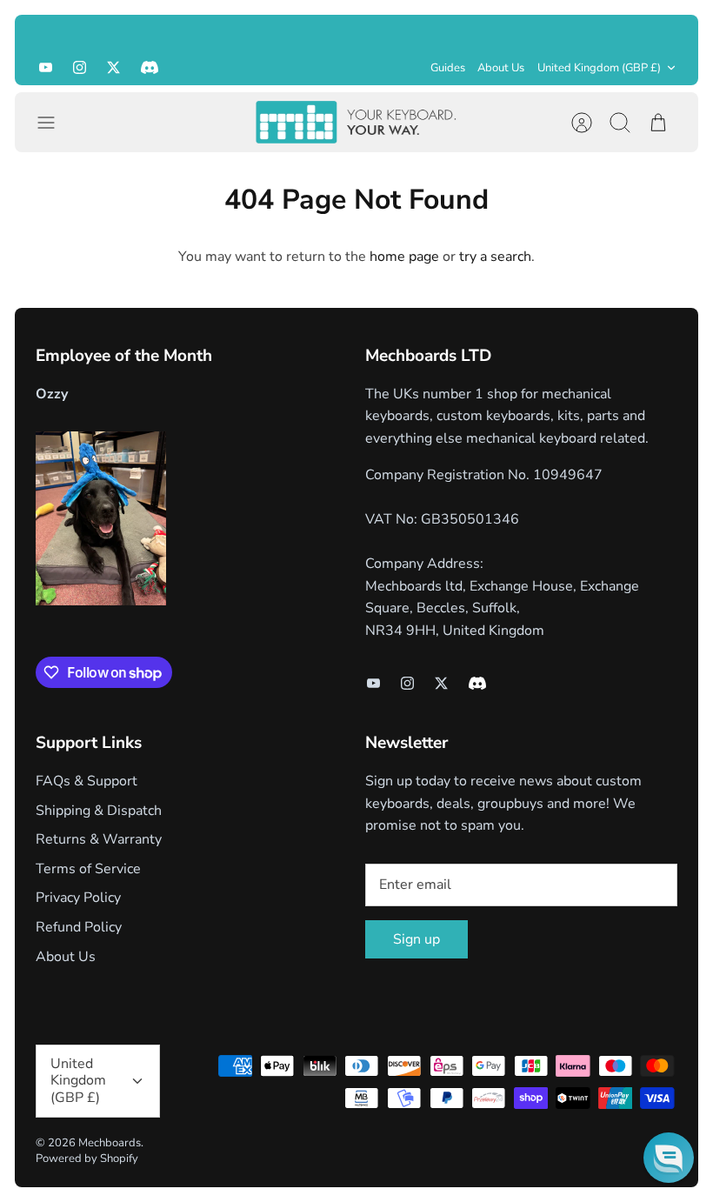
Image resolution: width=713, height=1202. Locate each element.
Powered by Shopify (87, 1158)
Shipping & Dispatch (99, 810)
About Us (500, 68)
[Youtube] (46, 67)
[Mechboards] (356, 122)
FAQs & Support (86, 781)
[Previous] (49, 32)
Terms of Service (88, 868)
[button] (668, 1157)
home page (404, 256)
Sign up (416, 939)
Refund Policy (79, 927)
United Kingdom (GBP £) (599, 68)
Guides (447, 68)
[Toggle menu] (55, 122)
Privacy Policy (78, 897)
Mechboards (109, 1143)
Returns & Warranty (99, 839)
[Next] (664, 32)
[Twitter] (113, 67)
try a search (495, 256)
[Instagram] (80, 67)
